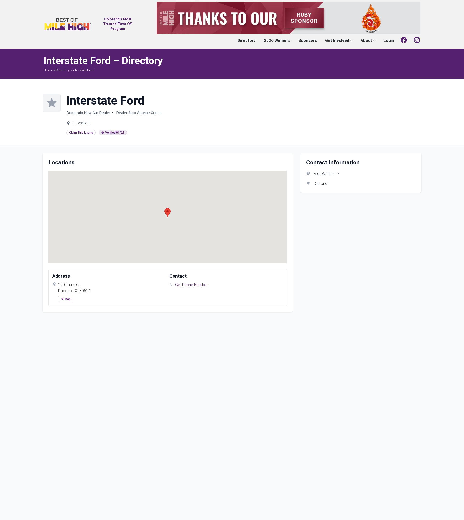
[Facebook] (403, 40)
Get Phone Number (191, 284)
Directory (247, 40)
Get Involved (337, 40)
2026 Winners (277, 40)
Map (68, 299)
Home (48, 70)
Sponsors (307, 40)
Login (389, 40)
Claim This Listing (81, 132)
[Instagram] (416, 40)
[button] (167, 212)
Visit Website (325, 173)
